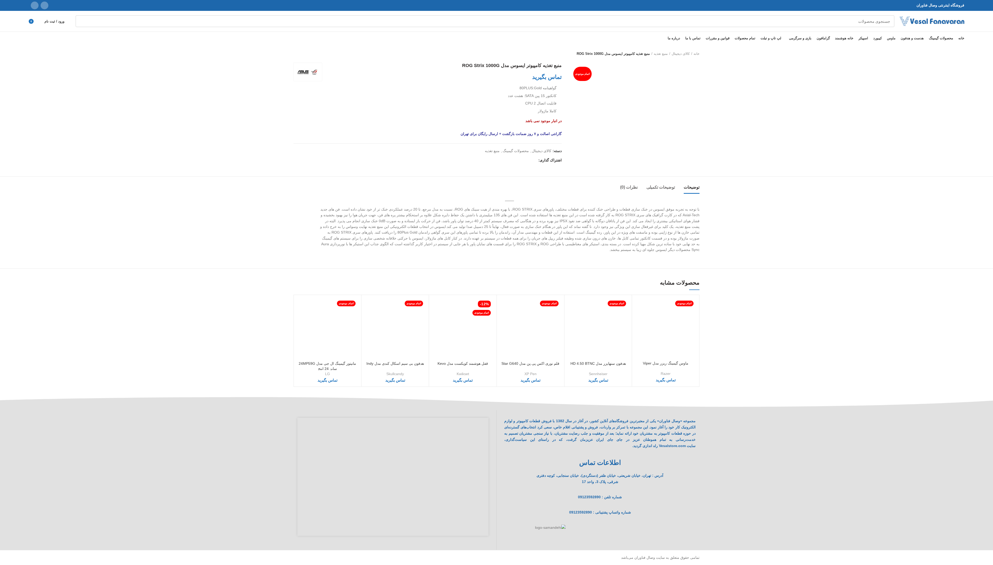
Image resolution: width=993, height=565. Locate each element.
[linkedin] (515, 160)
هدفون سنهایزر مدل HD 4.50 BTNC (598, 363)
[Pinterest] (521, 160)
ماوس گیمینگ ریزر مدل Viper (665, 363)
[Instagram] (44, 5)
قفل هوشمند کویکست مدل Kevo (463, 363)
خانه (696, 54)
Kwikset (463, 374)
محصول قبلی (306, 53)
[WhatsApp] (35, 5)
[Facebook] (533, 160)
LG (327, 374)
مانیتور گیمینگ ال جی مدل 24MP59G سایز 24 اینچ (327, 366)
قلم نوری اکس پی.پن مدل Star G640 (530, 363)
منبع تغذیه (661, 54)
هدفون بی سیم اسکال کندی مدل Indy (395, 363)
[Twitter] (527, 160)
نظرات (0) (629, 187)
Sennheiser (598, 374)
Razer (666, 373)
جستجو (82, 21)
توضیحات (691, 187)
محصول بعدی (296, 53)
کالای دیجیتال (681, 54)
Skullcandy (395, 374)
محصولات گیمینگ (516, 151)
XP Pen (530, 374)
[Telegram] (509, 160)
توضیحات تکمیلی (660, 187)
